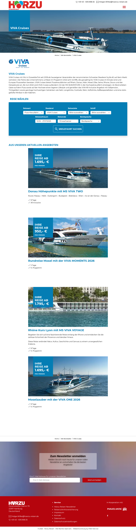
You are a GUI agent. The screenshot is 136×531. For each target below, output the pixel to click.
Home (57, 55)
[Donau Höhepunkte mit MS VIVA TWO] (68, 168)
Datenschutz (59, 518)
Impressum (59, 513)
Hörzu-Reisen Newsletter (65, 507)
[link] (25, 4)
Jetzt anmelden (94, 480)
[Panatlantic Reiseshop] (117, 509)
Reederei (50, 108)
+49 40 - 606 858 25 (19, 520)
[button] (68, 121)
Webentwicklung (79, 529)
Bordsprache (85, 117)
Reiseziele (72, 108)
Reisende (62, 117)
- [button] (44, 121)
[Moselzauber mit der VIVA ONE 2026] (68, 376)
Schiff (92, 108)
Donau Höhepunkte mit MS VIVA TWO (55, 191)
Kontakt (57, 515)
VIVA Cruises (77, 55)
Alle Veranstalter (66, 55)
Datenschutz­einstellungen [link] (65, 522)
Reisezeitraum (41, 117)
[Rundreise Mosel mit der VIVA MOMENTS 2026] (68, 237)
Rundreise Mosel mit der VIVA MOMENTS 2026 (61, 260)
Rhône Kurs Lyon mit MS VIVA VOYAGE (56, 330)
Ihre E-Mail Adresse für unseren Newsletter (48, 476)
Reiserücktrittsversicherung (66, 510)
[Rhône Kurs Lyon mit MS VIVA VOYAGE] (68, 307)
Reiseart (27, 108)
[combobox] (33, 112)
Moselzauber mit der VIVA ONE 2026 (54, 399)
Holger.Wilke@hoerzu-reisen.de (25, 516)
